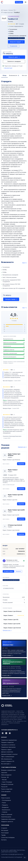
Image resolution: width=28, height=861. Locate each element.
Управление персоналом (8, 747)
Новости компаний (6, 814)
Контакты (18, 571)
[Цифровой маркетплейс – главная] (2, 2)
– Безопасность (5, 809)
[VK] (6, 733)
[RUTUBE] (9, 733)
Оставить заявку (8, 571)
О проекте (4, 828)
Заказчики (4, 772)
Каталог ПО (12, 10)
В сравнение (13, 46)
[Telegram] (2, 733)
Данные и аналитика (7, 752)
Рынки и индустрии (6, 789)
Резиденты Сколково (7, 784)
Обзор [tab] (4, 75)
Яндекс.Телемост (13, 469)
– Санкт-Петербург (6, 782)
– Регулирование (6, 800)
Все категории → (6, 763)
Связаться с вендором (14, 61)
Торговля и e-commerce (8, 745)
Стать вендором (5, 791)
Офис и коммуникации (7, 756)
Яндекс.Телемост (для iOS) (15, 494)
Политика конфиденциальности (12, 854)
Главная (5, 10)
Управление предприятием (9, 740)
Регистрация (19, 2)
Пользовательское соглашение (11, 857)
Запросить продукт (16, 42)
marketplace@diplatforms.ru (9, 729)
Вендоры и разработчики (8, 770)
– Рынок (3, 802)
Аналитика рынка (6, 817)
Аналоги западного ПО (7, 761)
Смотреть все (22, 447)
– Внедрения (4, 807)
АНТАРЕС (10, 21)
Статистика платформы (8, 837)
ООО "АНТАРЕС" (20, 548)
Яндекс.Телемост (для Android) (12, 627)
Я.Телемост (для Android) (15, 525)
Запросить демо (14, 57)
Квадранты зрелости (7, 821)
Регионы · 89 (5, 777)
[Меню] (25, 2)
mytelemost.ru (21, 553)
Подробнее (21, 463)
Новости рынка (5, 798)
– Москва (4, 779)
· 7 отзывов (21, 24)
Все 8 (24, 262)
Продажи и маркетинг (7, 742)
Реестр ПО (4, 786)
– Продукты (4, 805)
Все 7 (25, 307)
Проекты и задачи (6, 749)
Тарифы (3, 835)
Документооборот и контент (9, 754)
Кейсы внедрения (6, 775)
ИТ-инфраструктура (7, 12)
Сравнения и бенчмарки (8, 819)
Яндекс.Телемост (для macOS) (16, 510)
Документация (8, 68)
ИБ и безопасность (6, 759)
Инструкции (4, 830)
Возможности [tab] (14, 75)
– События (4, 812)
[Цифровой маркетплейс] (14, 705)
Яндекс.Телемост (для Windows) (12, 611)
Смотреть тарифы (11, 299)
